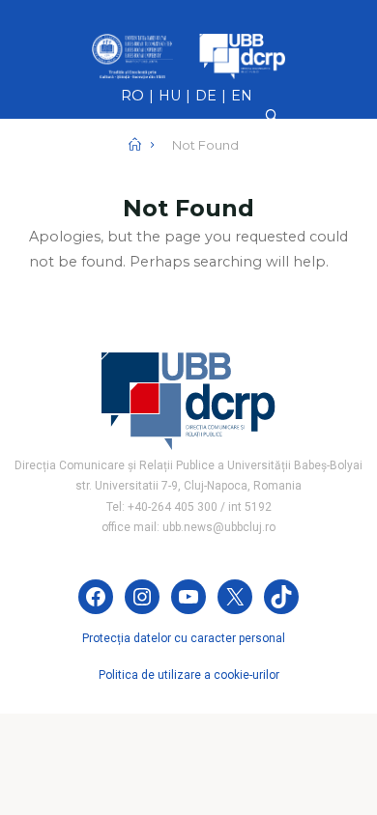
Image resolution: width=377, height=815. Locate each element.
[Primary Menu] (188, 187)
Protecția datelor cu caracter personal (183, 638)
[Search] (271, 116)
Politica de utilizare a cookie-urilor (189, 675)
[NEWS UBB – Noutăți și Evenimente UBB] (188, 55)
